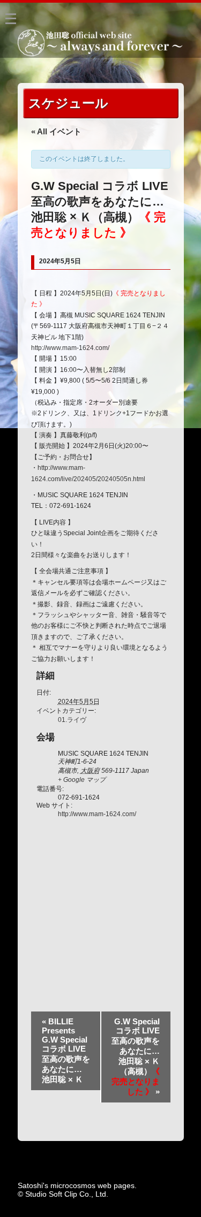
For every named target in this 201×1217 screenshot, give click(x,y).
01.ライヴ (72, 720)
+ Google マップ (82, 780)
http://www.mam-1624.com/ (70, 348)
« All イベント (56, 131)
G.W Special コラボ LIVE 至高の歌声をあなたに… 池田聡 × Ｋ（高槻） (135, 1056)
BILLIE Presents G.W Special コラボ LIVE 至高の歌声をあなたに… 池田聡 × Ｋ (66, 1050)
